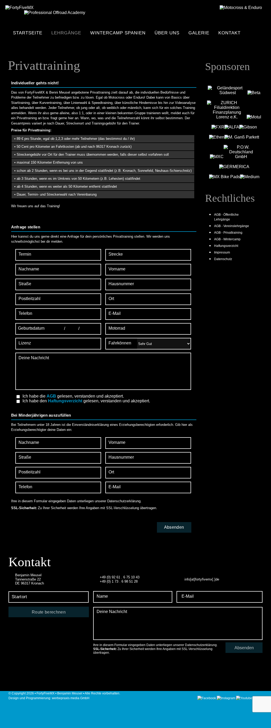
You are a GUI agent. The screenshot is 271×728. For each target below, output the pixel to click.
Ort (111, 298)
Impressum (222, 252)
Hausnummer (121, 284)
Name (102, 596)
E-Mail (115, 313)
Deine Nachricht (34, 358)
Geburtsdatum (31, 328)
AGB (51, 396)
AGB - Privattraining (228, 232)
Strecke (116, 254)
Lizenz (25, 343)
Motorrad (117, 328)
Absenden (244, 648)
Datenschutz (223, 259)
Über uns (167, 32)
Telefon (25, 313)
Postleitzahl (29, 298)
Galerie (198, 32)
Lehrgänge (66, 32)
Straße (25, 284)
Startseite (27, 32)
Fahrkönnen (120, 343)
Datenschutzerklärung (124, 501)
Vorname (117, 269)
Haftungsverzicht (65, 401)
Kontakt (229, 32)
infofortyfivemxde (201, 579)
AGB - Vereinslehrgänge (231, 226)
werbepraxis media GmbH (70, 698)
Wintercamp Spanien (118, 32)
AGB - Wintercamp (227, 239)
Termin (25, 254)
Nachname (29, 269)
